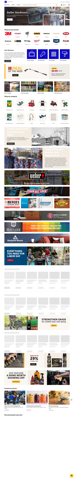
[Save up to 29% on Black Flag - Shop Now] (37, 360)
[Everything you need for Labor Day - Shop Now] (37, 256)
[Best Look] (37, 227)
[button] (63, 4)
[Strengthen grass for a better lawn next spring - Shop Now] (37, 322)
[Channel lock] (37, 191)
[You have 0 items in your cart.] (69, 5)
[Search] (56, 4)
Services (13, 4)
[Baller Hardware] (37, 16)
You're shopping (10, 1)
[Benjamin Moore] (37, 238)
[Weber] (37, 177)
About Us (18, 4)
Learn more (7, 61)
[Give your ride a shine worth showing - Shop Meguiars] (37, 377)
